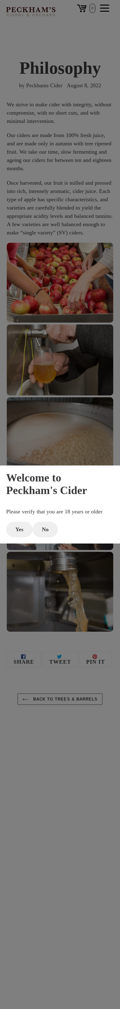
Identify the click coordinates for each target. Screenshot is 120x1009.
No (45, 529)
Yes (19, 529)
